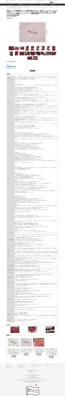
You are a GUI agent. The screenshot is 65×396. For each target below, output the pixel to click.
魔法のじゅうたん (9, 2)
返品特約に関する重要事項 (11, 68)
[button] (18, 32)
